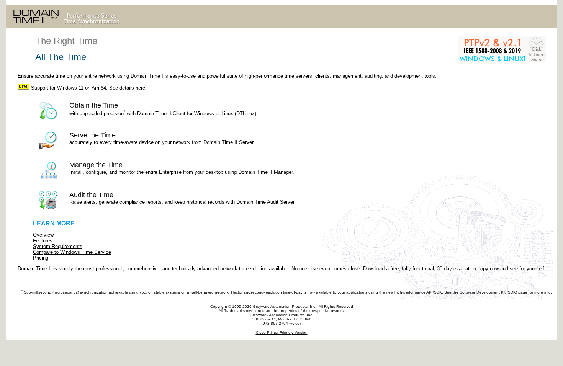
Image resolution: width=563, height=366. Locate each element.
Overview (43, 235)
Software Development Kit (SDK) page (493, 292)
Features (42, 240)
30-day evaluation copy (462, 268)
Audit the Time (182, 198)
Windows (204, 113)
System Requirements (57, 246)
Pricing (40, 258)
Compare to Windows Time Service (72, 252)
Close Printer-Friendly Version (282, 332)
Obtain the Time (131, 108)
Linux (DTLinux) (238, 113)
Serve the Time (162, 138)
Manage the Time (181, 168)
